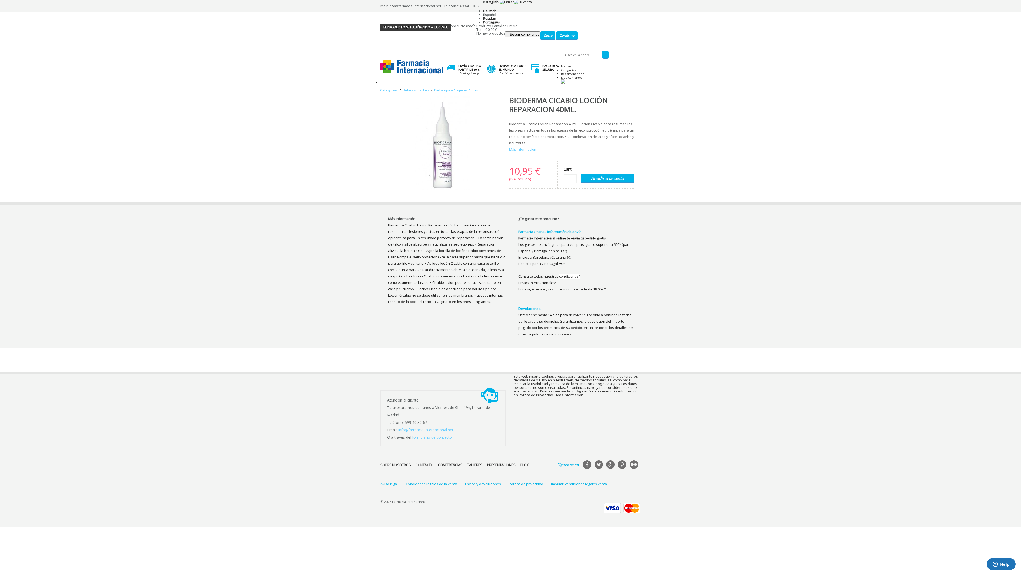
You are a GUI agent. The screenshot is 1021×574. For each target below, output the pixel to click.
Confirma (566, 35)
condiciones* (569, 276)
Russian (489, 18)
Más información (522, 149)
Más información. (570, 394)
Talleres (474, 464)
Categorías (568, 70)
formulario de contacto (432, 437)
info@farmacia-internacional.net (425, 429)
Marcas (566, 66)
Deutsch (489, 11)
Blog (524, 464)
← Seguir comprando (523, 34)
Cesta (547, 35)
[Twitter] (599, 465)
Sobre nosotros (395, 464)
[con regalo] (563, 83)
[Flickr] (634, 465)
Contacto (424, 464)
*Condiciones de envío (511, 73)
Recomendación (572, 74)
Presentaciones (501, 464)
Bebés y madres (416, 90)
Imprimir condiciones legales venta (579, 484)
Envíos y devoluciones (483, 484)
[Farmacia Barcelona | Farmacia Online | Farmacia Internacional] (412, 67)
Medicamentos (571, 77)
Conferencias (450, 464)
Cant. (568, 169)
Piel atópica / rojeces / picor (456, 90)
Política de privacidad (526, 484)
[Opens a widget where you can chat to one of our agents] (1001, 564)
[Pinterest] (622, 465)
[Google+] (611, 465)
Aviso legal (389, 484)
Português (491, 22)
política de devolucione (550, 334)
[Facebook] (587, 465)
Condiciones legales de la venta (431, 484)
